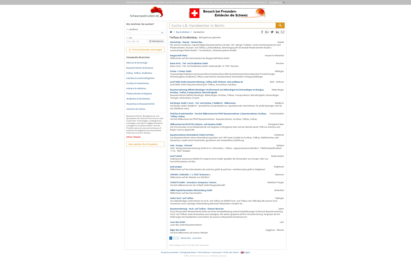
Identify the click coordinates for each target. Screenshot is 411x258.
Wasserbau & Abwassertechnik (140, 103)
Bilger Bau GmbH (177, 230)
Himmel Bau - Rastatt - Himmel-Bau (186, 42)
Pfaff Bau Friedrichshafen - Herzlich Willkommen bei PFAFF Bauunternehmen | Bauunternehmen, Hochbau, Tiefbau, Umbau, (218, 115)
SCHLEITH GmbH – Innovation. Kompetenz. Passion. (193, 182)
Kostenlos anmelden (170, 252)
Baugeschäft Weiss (179, 55)
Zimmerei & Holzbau (135, 109)
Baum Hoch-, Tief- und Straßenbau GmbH (189, 63)
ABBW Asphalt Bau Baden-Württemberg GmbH (191, 190)
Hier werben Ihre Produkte (143, 144)
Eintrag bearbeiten (188, 252)
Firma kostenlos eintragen (147, 49)
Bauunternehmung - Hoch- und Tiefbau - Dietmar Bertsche (197, 208)
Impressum (217, 252)
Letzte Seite (196, 238)
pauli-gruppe (176, 166)
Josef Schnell (176, 156)
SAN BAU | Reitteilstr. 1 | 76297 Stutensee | (190, 174)
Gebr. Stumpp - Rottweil (181, 145)
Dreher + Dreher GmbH (180, 71)
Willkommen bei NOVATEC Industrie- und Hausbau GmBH (196, 124)
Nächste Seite (186, 238)
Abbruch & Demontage (136, 62)
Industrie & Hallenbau (136, 88)
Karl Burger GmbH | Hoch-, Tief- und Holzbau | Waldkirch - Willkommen (203, 103)
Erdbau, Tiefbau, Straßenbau (139, 73)
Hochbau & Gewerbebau (137, 83)
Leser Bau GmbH (177, 222)
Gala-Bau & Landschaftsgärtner (140, 78)
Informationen (204, 252)
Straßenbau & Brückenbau (138, 98)
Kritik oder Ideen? (231, 252)
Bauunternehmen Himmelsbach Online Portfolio (192, 134)
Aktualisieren (157, 41)
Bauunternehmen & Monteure (139, 68)
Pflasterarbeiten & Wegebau (139, 93)
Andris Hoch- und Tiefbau (181, 198)
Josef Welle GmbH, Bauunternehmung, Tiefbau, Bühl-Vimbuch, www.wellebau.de (206, 81)
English (247, 252)
